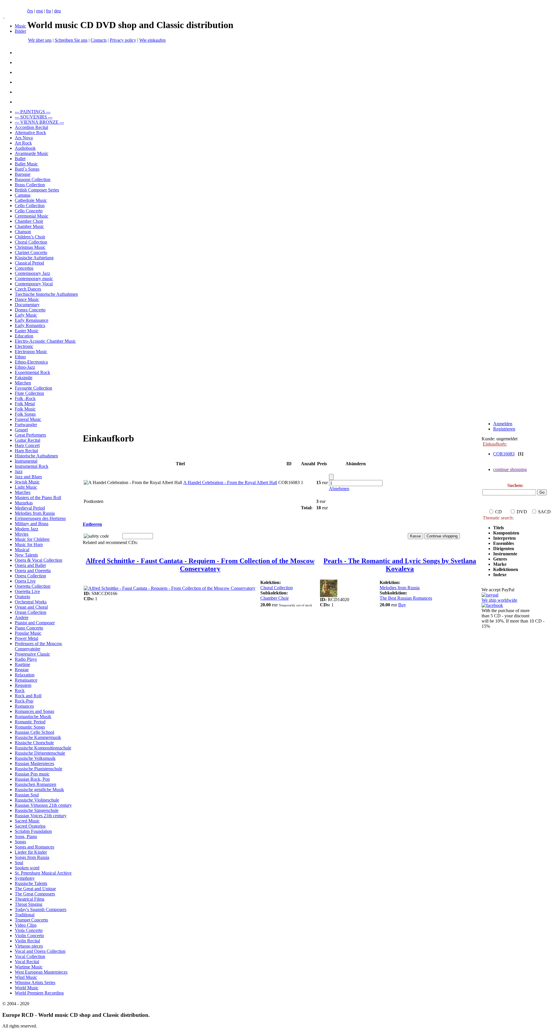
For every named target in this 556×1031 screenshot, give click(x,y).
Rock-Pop (24, 700)
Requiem (23, 685)
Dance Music (27, 299)
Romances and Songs (34, 711)
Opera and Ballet (30, 565)
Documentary (27, 304)
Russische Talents (31, 883)
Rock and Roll (28, 695)
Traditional (24, 914)
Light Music (26, 487)
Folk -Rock (25, 398)
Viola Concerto (29, 930)
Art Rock (23, 142)
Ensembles (503, 543)
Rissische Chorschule (34, 742)
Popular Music (28, 633)
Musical (22, 549)
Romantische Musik (33, 716)
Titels (498, 527)
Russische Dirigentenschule (40, 753)
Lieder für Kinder (31, 852)
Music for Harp (29, 544)
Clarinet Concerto (31, 252)
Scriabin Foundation (33, 831)
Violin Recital (27, 940)
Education (24, 335)
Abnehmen (339, 488)
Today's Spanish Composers (40, 909)
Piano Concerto (29, 627)
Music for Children (32, 539)
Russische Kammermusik (38, 737)
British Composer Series (37, 189)
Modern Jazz (26, 528)
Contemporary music (34, 278)
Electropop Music (31, 351)
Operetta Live (27, 591)
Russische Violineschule (37, 800)
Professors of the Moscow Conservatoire (38, 646)
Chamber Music (29, 226)
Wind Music (26, 977)
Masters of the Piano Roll (38, 497)
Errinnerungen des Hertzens (40, 518)
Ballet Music (26, 163)
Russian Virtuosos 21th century (43, 805)
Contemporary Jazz (32, 273)
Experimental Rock (32, 372)
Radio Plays (26, 659)
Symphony (25, 878)
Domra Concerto (30, 309)
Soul (19, 862)
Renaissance (26, 680)
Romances (24, 706)
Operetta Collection (32, 586)
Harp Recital (26, 450)
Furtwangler (26, 424)
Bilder (20, 31)
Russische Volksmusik (35, 758)
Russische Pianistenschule (38, 768)
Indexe (499, 574)
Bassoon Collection (32, 179)
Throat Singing (28, 904)
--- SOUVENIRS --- (33, 116)
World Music (27, 987)
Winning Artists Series (35, 982)
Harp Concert (27, 445)
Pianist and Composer (35, 622)
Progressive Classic (32, 654)
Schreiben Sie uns (71, 40)
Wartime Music (29, 966)
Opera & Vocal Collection (38, 560)
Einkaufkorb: (495, 443)
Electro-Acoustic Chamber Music (45, 341)
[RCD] (3, 16)
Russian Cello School (34, 732)
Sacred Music (27, 820)
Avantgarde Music (31, 153)
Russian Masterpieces (34, 763)
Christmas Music (30, 247)
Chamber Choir (29, 221)
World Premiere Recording (39, 992)
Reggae (22, 669)
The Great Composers (35, 893)
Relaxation (24, 674)
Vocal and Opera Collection (40, 951)
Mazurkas (24, 502)
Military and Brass (31, 523)
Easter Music (27, 330)
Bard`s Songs (27, 169)
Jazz (19, 471)
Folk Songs (25, 414)
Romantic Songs (30, 727)
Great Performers (30, 435)
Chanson (23, 231)
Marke (499, 564)
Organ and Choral (31, 607)
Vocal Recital (27, 961)
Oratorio (22, 596)
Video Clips (25, 925)
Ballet (20, 158)
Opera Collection (30, 575)
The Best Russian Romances (406, 598)
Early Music (26, 315)
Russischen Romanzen (35, 784)
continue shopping (510, 469)
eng (39, 10)
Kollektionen (505, 569)
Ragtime (22, 664)
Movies (21, 534)
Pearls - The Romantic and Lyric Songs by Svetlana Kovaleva (399, 564)
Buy (402, 604)
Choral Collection (31, 242)
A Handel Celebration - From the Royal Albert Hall (230, 482)
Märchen (23, 382)
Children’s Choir (30, 236)
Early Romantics (30, 325)
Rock (20, 690)
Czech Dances (28, 289)
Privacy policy (123, 40)
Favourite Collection (33, 388)
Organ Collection (30, 612)
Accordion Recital (31, 127)
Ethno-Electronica (31, 362)
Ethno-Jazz (25, 367)
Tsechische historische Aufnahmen (46, 294)
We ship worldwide (499, 600)
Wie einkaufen (152, 40)
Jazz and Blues (28, 476)
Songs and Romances (34, 846)
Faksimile (23, 377)
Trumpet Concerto (31, 919)
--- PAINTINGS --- (32, 111)
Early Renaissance (31, 320)
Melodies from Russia (35, 513)
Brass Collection (30, 184)
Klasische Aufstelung (34, 257)
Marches (22, 492)
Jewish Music (27, 481)
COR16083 (504, 453)
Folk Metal (25, 403)
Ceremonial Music (31, 216)
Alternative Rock (30, 132)
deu (57, 10)
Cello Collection (30, 205)
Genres (500, 558)
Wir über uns (40, 40)
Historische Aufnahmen (36, 455)
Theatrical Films (29, 899)
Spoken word (27, 867)
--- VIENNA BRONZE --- (39, 122)
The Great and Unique (35, 888)
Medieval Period (30, 508)
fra (48, 10)
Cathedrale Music (31, 200)
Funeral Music (28, 419)
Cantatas (22, 195)
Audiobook (25, 148)
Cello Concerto (29, 210)
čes (30, 10)
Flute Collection (29, 393)
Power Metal (26, 638)
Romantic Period (30, 721)
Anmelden (502, 423)
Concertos (24, 268)
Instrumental (26, 461)
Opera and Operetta (33, 570)
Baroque (22, 174)
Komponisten (506, 532)
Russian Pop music (32, 773)
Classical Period (29, 262)
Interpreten (505, 538)
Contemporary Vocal (34, 283)
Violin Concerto (29, 935)
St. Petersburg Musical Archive (43, 873)
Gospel (21, 429)
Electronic (24, 346)
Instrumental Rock (31, 466)
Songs (20, 841)
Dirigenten (503, 548)
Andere (21, 617)
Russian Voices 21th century (41, 815)
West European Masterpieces (41, 972)
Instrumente (505, 553)
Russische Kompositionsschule (43, 747)
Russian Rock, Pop (32, 779)
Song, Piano (26, 836)
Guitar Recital (27, 440)
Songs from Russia (32, 857)
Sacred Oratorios (30, 826)
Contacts (99, 40)
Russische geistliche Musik (39, 789)
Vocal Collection (30, 956)
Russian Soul (27, 794)
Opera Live (25, 581)
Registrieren (504, 428)
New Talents (26, 554)
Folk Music (25, 408)
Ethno (20, 356)
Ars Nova (24, 137)
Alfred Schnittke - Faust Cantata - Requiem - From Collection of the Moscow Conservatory (200, 564)
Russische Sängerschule (36, 810)
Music (20, 25)
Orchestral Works (31, 601)
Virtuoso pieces (29, 946)
